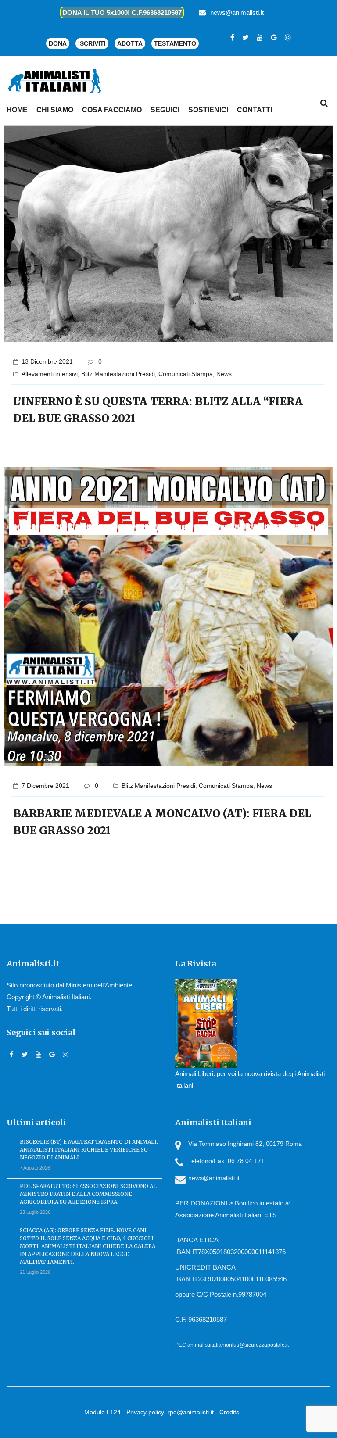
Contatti (254, 110)
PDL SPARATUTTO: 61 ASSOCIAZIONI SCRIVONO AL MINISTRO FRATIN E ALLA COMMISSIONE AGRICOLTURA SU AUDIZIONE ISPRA (88, 1194)
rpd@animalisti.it (191, 1412)
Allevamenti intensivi (50, 373)
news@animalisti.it (237, 12)
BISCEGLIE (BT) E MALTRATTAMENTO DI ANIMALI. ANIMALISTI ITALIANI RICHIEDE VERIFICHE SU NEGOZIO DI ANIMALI (89, 1149)
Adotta (130, 43)
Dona (58, 43)
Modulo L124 (102, 1412)
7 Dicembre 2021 (45, 785)
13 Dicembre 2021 (47, 361)
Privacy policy (145, 1412)
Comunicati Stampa (185, 373)
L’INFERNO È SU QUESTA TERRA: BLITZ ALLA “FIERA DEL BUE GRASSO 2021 (158, 410)
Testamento (175, 43)
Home (17, 110)
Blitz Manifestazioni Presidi (118, 373)
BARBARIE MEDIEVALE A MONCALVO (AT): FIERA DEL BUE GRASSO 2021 (162, 822)
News (224, 373)
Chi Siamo (54, 110)
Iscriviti (92, 43)
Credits (229, 1412)
